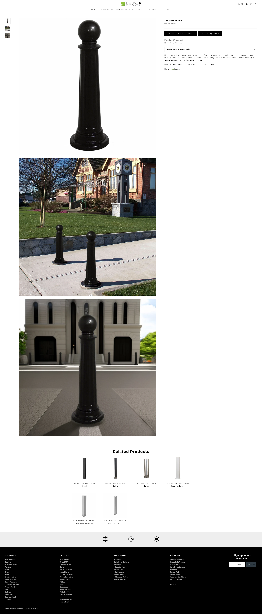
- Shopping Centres (121, 577)
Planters (8, 567)
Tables (7, 569)
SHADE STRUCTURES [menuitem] (98, 10)
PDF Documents (176, 579)
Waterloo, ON (65, 592)
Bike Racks (9, 594)
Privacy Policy (175, 572)
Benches (8, 562)
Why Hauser (64, 559)
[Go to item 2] (8, 28)
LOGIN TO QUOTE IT (210, 33)
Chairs (7, 572)
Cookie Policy (175, 574)
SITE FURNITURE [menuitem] (117, 10)
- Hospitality (118, 569)
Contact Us (64, 587)
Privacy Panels (10, 587)
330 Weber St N (65, 589)
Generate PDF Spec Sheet (180, 33)
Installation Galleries (121, 562)
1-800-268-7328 (66, 594)
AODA (62, 582)
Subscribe (251, 564)
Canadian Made (65, 564)
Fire (6, 589)
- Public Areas (119, 574)
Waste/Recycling (11, 564)
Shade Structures (11, 582)
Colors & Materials (177, 559)
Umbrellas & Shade (12, 584)
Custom (8, 599)
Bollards (8, 592)
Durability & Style (66, 574)
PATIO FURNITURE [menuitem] (136, 10)
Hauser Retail (64, 602)
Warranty (173, 569)
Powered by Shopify (31, 608)
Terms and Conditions (178, 577)
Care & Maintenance (177, 567)
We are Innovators (66, 577)
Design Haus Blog (120, 579)
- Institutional (119, 572)
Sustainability (64, 579)
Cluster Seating (10, 577)
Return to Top (175, 584)
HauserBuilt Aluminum (178, 562)
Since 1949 (64, 562)
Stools (7, 574)
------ (61, 584)
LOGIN (241, 4)
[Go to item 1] (8, 21)
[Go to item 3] (8, 36)
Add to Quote (167, 128)
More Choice (64, 572)
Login (172, 69)
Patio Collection (10, 579)
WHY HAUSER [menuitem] (154, 10)
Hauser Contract (66, 599)
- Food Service (119, 567)
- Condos (117, 564)
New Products (10, 559)
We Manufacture (66, 569)
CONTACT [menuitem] (169, 10)
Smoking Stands (10, 597)
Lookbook (117, 559)
